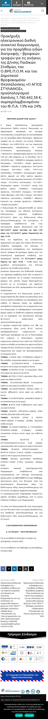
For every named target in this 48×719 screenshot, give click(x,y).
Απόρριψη (29, 715)
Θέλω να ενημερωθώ (19, 18)
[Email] (20, 568)
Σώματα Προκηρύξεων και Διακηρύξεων (13, 31)
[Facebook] (3, 568)
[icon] (22, 693)
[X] (8, 568)
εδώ (21, 541)
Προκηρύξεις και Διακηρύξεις (10, 28)
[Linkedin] (14, 568)
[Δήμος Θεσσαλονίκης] (20, 10)
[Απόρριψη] (45, 710)
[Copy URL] (31, 568)
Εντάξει (19, 715)
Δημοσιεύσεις (5, 18)
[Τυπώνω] (25, 568)
